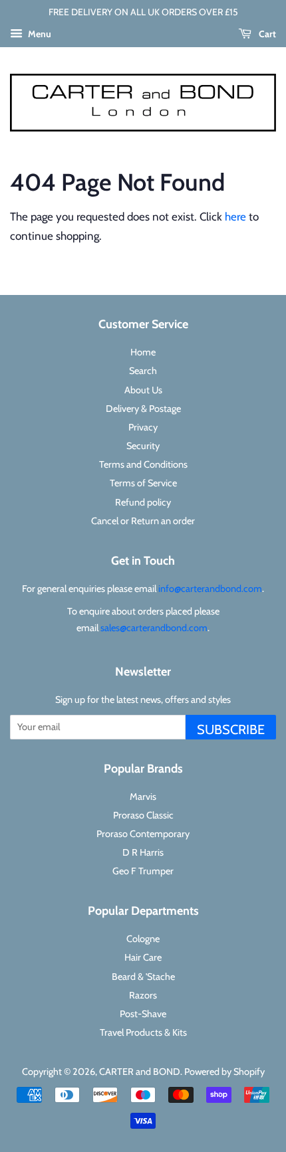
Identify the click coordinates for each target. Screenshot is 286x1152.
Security (143, 446)
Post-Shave (143, 1014)
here (235, 216)
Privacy (143, 427)
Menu (38, 34)
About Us (143, 390)
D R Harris (143, 852)
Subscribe (231, 729)
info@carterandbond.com (210, 589)
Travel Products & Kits (143, 1032)
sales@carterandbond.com (154, 628)
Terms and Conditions (143, 464)
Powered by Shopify (224, 1072)
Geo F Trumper (143, 871)
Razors (143, 995)
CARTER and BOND (139, 1072)
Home (143, 352)
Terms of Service (143, 483)
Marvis (143, 797)
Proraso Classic (143, 815)
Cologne (143, 939)
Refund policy (143, 502)
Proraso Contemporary (143, 834)
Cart (266, 34)
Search (143, 371)
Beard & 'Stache (143, 977)
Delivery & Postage (143, 409)
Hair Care (143, 957)
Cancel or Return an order (143, 521)
